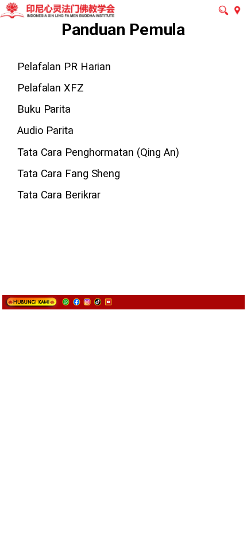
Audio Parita (45, 130)
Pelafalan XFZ (50, 88)
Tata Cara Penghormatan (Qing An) (98, 152)
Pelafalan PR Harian (64, 66)
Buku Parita (44, 109)
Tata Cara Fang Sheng (68, 173)
